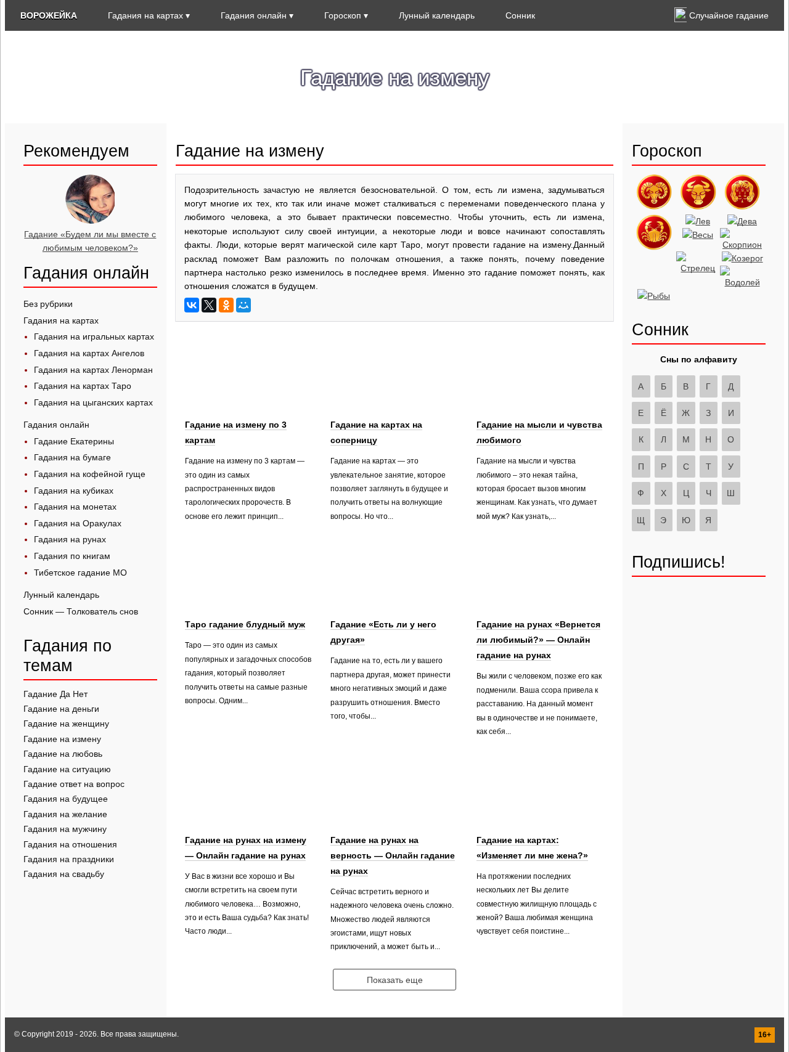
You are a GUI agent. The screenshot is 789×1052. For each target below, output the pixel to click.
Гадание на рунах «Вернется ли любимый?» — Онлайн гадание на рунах (538, 639)
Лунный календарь (437, 15)
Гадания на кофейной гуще (89, 474)
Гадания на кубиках (73, 490)
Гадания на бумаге (72, 457)
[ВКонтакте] (191, 305)
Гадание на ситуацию (67, 769)
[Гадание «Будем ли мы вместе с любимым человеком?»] (90, 221)
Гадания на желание (65, 814)
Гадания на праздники (68, 859)
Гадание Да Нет (55, 694)
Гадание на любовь (62, 754)
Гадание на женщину (66, 723)
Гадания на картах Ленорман (93, 370)
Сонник (520, 15)
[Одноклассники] (226, 305)
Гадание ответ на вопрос (74, 784)
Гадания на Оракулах (77, 523)
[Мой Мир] (243, 305)
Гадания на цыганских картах (93, 402)
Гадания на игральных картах (94, 336)
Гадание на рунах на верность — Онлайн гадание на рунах (392, 855)
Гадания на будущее (65, 799)
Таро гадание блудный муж (245, 624)
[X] (209, 305)
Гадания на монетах (75, 507)
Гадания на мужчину (65, 829)
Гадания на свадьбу (63, 874)
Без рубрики (48, 304)
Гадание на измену (62, 739)
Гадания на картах (145, 15)
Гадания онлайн (254, 15)
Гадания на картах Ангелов (89, 353)
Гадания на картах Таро (82, 386)
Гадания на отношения (70, 844)
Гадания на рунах (70, 539)
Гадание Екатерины (74, 441)
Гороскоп (342, 15)
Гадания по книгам (72, 556)
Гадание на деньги (61, 709)
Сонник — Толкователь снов (80, 611)
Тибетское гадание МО (80, 572)
